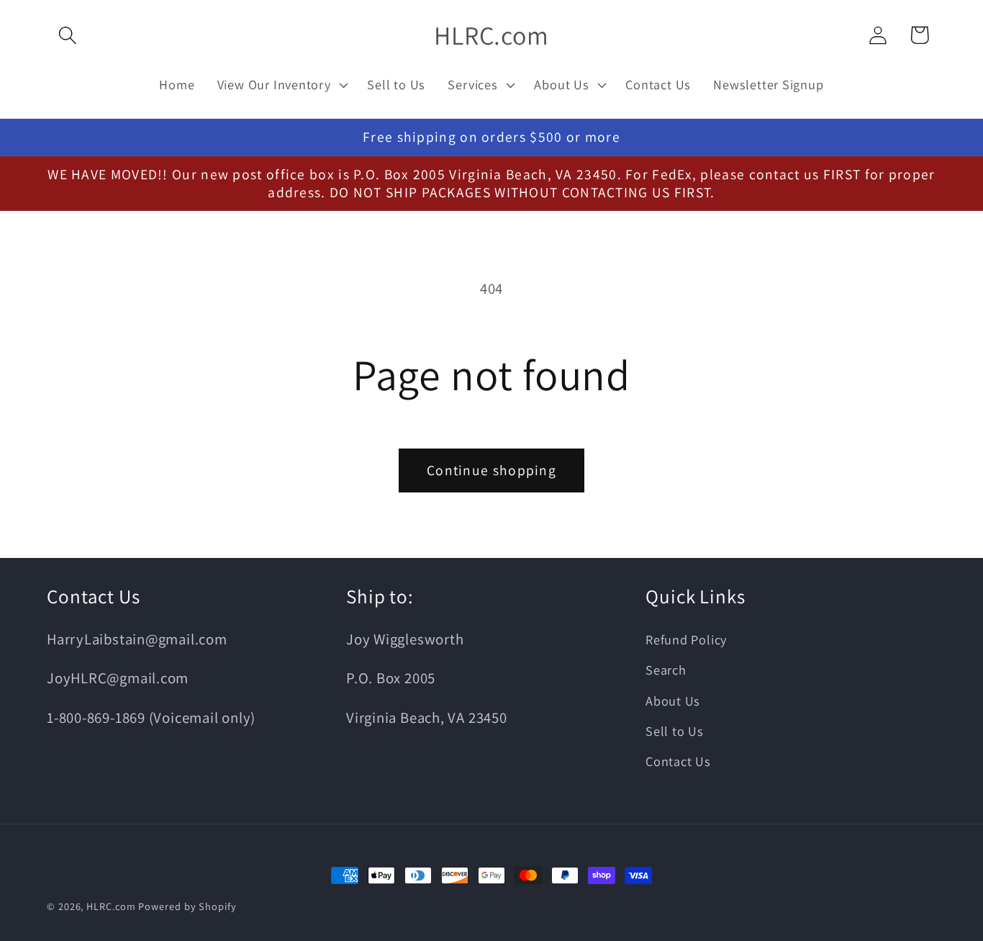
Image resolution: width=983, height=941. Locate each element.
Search (666, 669)
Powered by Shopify (187, 906)
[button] (67, 34)
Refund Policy (686, 639)
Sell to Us (674, 730)
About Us (672, 700)
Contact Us (678, 761)
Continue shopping (491, 470)
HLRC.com (110, 906)
